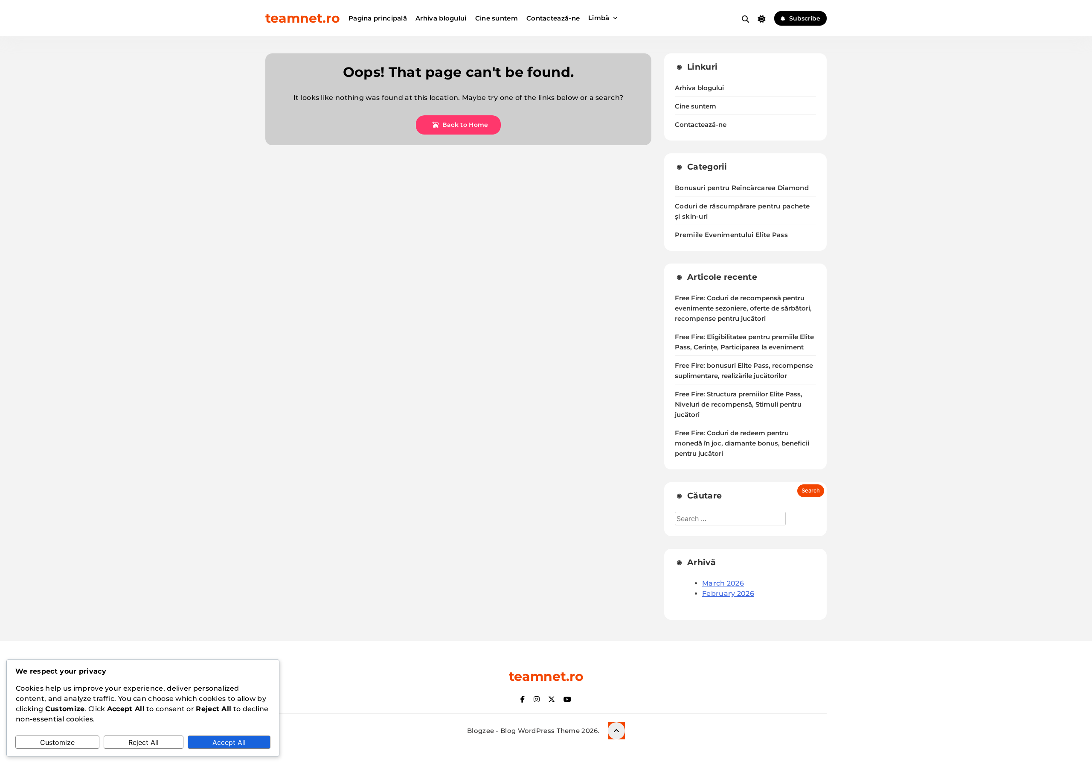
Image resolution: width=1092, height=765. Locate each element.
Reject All (143, 742)
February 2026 (728, 593)
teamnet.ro (302, 18)
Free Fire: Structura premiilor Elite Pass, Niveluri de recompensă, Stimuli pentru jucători (738, 404)
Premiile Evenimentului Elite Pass (731, 235)
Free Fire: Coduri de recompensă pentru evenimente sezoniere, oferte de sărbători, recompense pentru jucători (743, 308)
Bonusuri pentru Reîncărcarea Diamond (742, 188)
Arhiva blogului (441, 18)
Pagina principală (378, 18)
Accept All (229, 742)
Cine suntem (496, 18)
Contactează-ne (553, 18)
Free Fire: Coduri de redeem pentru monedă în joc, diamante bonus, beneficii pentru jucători (742, 443)
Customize (57, 742)
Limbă (599, 18)
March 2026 (723, 583)
